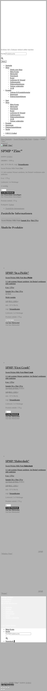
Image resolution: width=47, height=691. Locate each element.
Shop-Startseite (6, 139)
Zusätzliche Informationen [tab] (14, 209)
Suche (3, 54)
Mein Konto (14, 72)
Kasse (12, 78)
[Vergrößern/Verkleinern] (2, 687)
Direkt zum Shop (16, 70)
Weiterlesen (9, 321)
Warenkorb (14, 76)
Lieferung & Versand (17, 80)
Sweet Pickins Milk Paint (23, 139)
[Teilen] (6, 687)
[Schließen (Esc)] (9, 687)
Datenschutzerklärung (18, 96)
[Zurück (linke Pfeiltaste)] (2, 689)
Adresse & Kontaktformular (20, 92)
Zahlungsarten (15, 82)
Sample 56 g (25, 220)
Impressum (14, 94)
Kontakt (8, 90)
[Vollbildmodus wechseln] (4, 687)
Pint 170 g (34, 220)
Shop (7, 68)
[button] (11, 195)
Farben (36, 139)
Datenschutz (9, 614)
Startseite (8, 65)
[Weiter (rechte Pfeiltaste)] (4, 689)
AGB (12, 88)
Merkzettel (14, 74)
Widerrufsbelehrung (17, 84)
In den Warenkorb (7, 192)
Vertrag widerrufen (17, 86)
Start (7, 100)
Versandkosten (23, 164)
